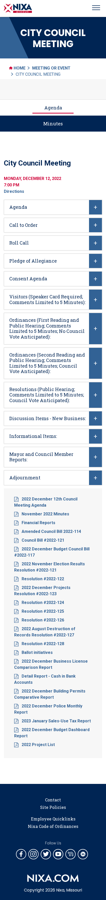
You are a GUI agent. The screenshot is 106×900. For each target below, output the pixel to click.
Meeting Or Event (51, 68)
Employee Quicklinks (53, 818)
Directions (14, 191)
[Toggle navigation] (96, 8)
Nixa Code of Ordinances (53, 826)
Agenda (53, 108)
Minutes (53, 123)
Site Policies (53, 807)
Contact (53, 799)
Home (19, 68)
